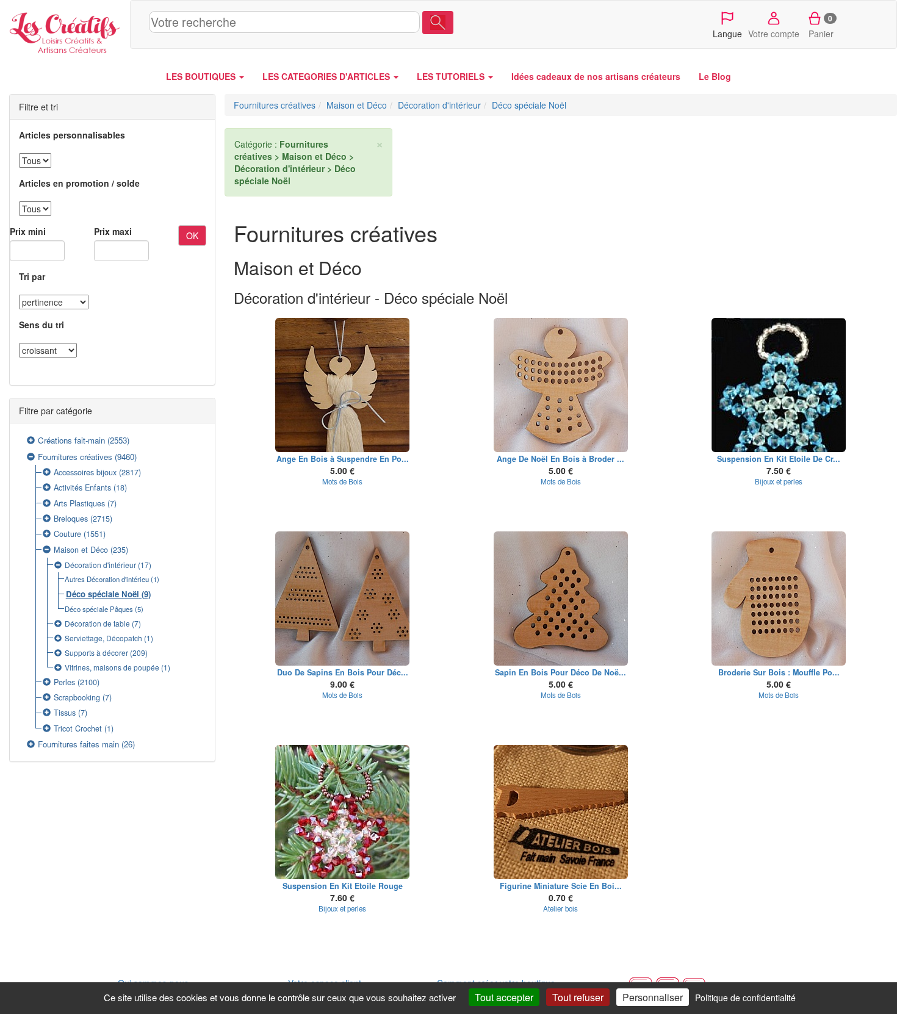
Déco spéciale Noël (102, 594)
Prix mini (28, 231)
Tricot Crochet (78, 728)
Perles (64, 682)
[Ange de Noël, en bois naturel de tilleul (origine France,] (561, 385)
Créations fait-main (71, 440)
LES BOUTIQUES (202, 76)
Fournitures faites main (78, 744)
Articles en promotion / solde (79, 183)
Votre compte (773, 33)
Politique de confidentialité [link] (745, 997)
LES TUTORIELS (452, 76)
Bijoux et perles (778, 481)
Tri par (32, 276)
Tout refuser (577, 997)
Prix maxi (113, 231)
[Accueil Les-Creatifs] (65, 30)
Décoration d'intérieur (100, 564)
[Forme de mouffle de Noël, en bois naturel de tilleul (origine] (779, 598)
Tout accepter (504, 997)
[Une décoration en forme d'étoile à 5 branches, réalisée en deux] (779, 385)
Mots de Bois (342, 481)
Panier (821, 26)
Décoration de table (97, 623)
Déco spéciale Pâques (99, 609)
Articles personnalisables (72, 135)
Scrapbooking (77, 697)
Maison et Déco (81, 549)
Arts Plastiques (79, 503)
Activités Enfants (82, 487)
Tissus (65, 712)
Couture (67, 533)
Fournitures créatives (75, 456)
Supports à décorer (96, 652)
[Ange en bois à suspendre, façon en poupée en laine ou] (343, 385)
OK (192, 235)
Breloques (71, 518)
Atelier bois (560, 908)
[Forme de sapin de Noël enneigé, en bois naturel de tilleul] (561, 598)
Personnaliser (652, 997)
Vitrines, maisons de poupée (112, 667)
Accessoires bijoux (85, 472)
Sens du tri (41, 324)
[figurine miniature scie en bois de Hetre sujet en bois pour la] (561, 812)
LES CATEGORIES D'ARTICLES (327, 76)
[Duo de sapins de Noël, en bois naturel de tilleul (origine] (343, 598)
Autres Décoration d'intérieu (107, 579)
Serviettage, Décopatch (103, 638)
